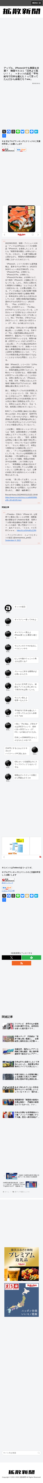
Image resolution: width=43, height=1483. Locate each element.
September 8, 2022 (13, 540)
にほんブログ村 (8, 891)
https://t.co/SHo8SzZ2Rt (26, 530)
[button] (39, 1453)
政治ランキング (7, 883)
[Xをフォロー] (11, 957)
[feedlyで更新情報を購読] (31, 957)
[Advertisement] (21, 42)
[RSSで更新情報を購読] (21, 963)
